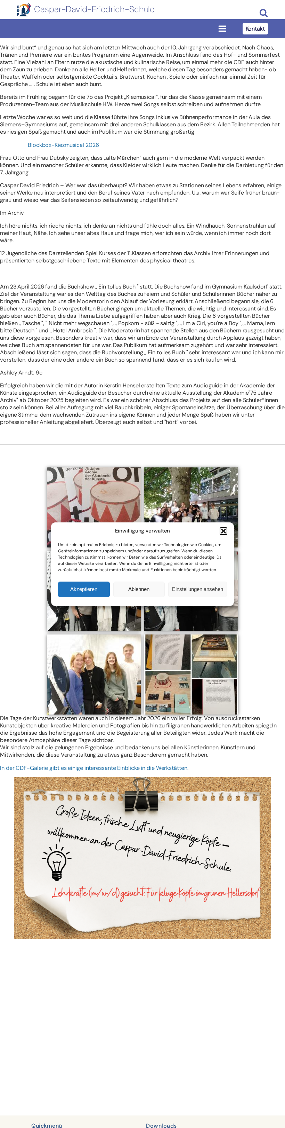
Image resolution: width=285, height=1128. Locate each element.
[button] (223, 531)
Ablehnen (138, 589)
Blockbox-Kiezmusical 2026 (63, 145)
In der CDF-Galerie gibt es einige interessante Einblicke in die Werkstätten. (94, 768)
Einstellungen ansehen (197, 589)
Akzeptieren (83, 589)
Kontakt (255, 28)
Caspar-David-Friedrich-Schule (94, 9)
